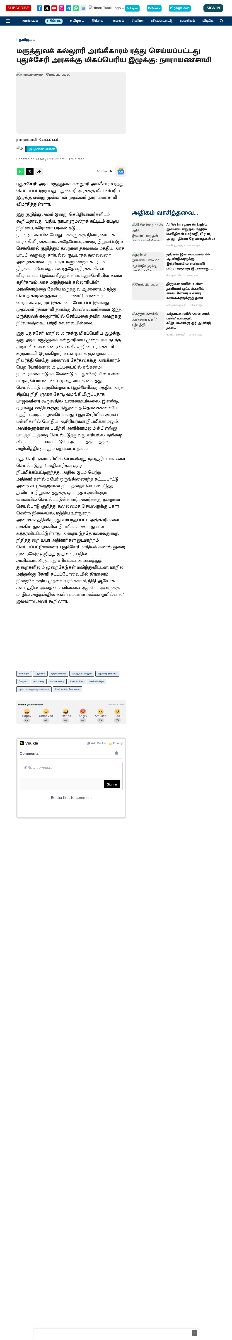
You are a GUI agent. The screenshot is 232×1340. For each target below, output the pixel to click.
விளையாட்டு (162, 21)
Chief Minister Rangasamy (67, 689)
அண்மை (30, 21)
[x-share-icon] (30, 174)
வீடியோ (209, 21)
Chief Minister (76, 681)
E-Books (154, 8)
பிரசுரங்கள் (179, 8)
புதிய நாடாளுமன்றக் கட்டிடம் (34, 689)
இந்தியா (98, 21)
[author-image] (20, 149)
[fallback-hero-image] (148, 231)
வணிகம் (187, 21)
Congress (23, 681)
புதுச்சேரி (40, 674)
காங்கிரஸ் (24, 674)
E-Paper (132, 8)
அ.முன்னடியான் (41, 149)
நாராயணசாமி (58, 674)
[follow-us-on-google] (120, 171)
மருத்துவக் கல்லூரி (82, 674)
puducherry (39, 681)
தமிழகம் (77, 21)
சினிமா (137, 21)
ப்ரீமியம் (54, 21)
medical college (96, 681)
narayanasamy (57, 681)
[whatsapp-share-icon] (20, 174)
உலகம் (118, 21)
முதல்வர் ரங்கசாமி (107, 674)
